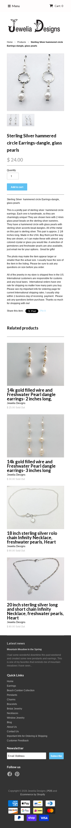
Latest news (16, 643)
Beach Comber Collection (21, 690)
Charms (11, 699)
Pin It (43, 310)
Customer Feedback (18, 740)
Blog (9, 722)
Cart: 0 (58, 6)
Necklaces (12, 713)
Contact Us (13, 731)
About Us (12, 727)
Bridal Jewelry (14, 708)
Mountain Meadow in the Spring (24, 649)
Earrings (11, 685)
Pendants (12, 695)
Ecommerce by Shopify (32, 794)
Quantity (11, 170)
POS (49, 791)
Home (10, 681)
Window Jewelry (15, 717)
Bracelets (12, 704)
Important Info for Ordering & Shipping (27, 736)
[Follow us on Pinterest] (18, 775)
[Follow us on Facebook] (10, 775)
